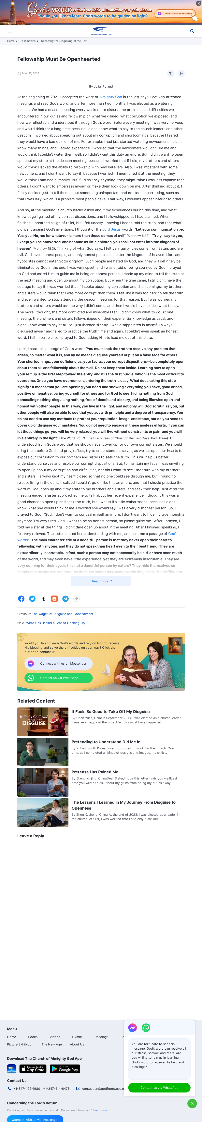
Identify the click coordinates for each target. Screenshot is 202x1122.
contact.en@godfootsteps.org (104, 1089)
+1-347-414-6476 (56, 1089)
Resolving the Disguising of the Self (64, 40)
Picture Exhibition (20, 1044)
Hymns (77, 1037)
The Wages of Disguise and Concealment (62, 614)
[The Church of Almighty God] (101, 31)
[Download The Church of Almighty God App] (11, 1068)
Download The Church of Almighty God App (44, 1058)
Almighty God (110, 97)
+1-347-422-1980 (26, 1089)
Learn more (100, 1110)
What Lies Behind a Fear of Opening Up (55, 623)
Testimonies (28, 40)
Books (32, 1037)
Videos (55, 1037)
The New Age (52, 1044)
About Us (77, 1044)
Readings (101, 1037)
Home (11, 40)
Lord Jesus (111, 229)
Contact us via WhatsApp (159, 1088)
